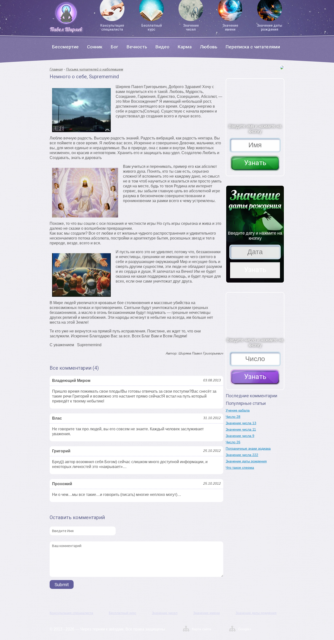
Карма (185, 47)
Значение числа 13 (241, 423)
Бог (114, 47)
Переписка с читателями (253, 47)
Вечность (137, 47)
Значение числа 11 (241, 429)
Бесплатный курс (151, 27)
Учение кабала (238, 410)
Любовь (208, 47)
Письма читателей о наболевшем (94, 69)
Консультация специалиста (112, 27)
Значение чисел (191, 27)
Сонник (94, 47)
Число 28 (233, 417)
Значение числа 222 (242, 455)
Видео (162, 47)
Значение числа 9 (240, 436)
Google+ (244, 629)
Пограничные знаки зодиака (248, 448)
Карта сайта (201, 629)
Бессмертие (65, 47)
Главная (56, 69)
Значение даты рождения (269, 27)
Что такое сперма (240, 467)
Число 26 (233, 442)
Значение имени (230, 27)
